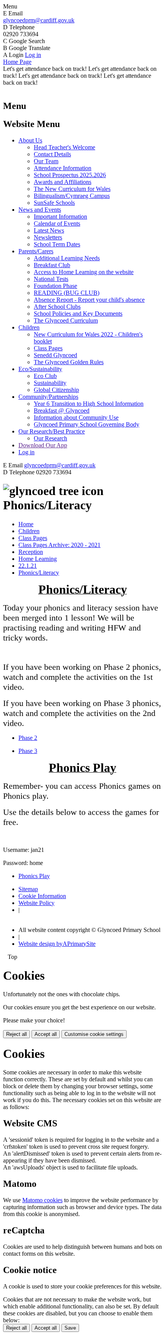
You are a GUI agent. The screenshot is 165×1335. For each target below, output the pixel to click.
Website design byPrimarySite (57, 943)
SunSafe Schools (54, 202)
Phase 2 (27, 737)
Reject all (16, 1034)
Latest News (49, 230)
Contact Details (52, 154)
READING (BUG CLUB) (66, 292)
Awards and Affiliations (62, 182)
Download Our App (42, 445)
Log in (33, 55)
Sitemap (28, 889)
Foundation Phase (55, 286)
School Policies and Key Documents (78, 313)
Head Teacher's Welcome (64, 147)
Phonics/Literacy (38, 572)
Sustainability (50, 383)
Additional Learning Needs (67, 258)
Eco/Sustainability (40, 369)
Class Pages (48, 348)
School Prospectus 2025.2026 (70, 175)
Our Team (46, 161)
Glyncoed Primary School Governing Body (86, 424)
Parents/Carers (35, 251)
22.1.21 (27, 565)
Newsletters (48, 237)
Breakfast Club (52, 265)
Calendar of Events (57, 223)
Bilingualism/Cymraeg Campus (72, 195)
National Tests (51, 279)
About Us (30, 140)
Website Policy (36, 903)
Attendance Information (62, 168)
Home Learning (37, 558)
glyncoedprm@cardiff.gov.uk (38, 20)
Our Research (50, 438)
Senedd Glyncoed (55, 355)
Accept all (46, 1034)
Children (29, 327)
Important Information (60, 216)
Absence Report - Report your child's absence (89, 299)
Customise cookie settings (94, 1034)
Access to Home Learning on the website (84, 272)
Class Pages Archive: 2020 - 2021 (59, 545)
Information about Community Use (76, 417)
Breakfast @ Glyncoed (61, 410)
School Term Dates (57, 244)
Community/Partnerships (48, 396)
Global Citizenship (56, 389)
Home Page (17, 62)
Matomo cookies (42, 1200)
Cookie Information (42, 896)
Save (70, 1328)
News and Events (39, 209)
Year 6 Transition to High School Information (89, 403)
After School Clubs (57, 306)
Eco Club (45, 376)
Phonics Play (34, 876)
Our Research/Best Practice (51, 431)
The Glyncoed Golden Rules (69, 362)
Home (25, 524)
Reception (30, 552)
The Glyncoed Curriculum (66, 320)
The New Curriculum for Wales (72, 189)
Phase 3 (27, 751)
